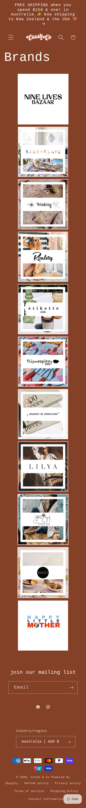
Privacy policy (68, 783)
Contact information (46, 799)
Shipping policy (64, 791)
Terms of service (29, 791)
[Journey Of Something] (43, 438)
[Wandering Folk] (43, 228)
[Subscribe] (71, 687)
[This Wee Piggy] (43, 385)
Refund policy (36, 783)
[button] (11, 37)
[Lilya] (43, 490)
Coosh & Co (40, 777)
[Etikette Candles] (43, 333)
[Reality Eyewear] (43, 280)
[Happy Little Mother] (43, 649)
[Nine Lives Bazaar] (43, 123)
